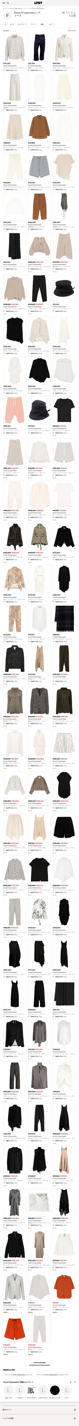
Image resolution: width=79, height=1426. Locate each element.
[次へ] (75, 1382)
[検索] (8, 3)
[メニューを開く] (4, 3)
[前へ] (71, 1382)
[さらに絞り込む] (5, 24)
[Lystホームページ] (38, 3)
